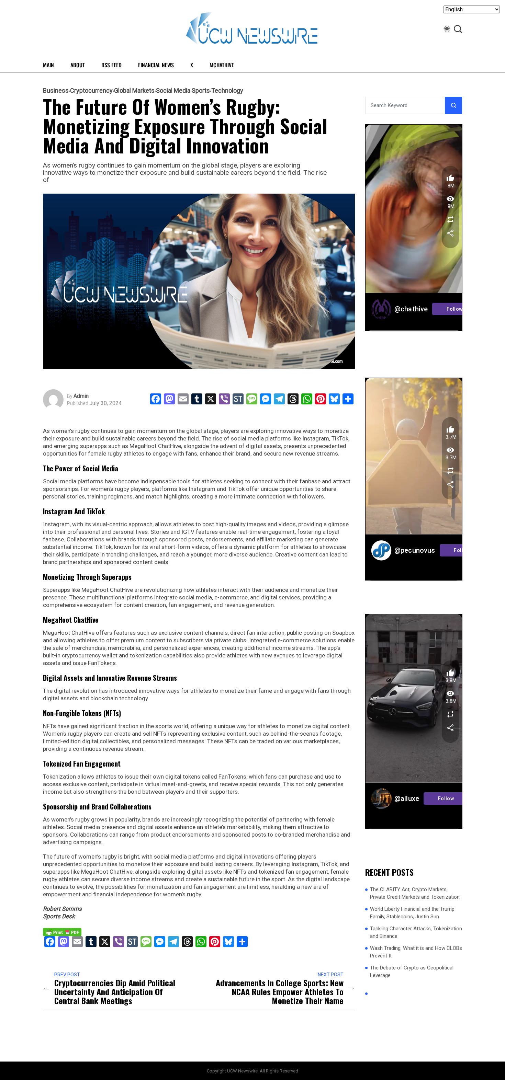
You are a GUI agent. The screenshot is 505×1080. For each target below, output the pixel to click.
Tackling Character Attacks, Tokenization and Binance (416, 933)
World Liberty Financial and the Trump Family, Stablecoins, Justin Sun (412, 913)
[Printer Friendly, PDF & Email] (62, 931)
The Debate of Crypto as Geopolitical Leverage (411, 972)
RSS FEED (111, 65)
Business (56, 90)
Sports (201, 90)
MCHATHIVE (222, 65)
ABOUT (77, 65)
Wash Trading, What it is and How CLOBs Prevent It (416, 952)
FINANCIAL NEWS (156, 65)
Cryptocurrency (91, 90)
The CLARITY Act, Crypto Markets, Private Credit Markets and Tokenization (415, 893)
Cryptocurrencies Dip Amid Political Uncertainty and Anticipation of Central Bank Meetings (114, 991)
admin (81, 396)
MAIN (48, 65)
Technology (227, 90)
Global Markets (134, 90)
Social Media (173, 90)
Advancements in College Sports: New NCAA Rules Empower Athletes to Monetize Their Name (280, 991)
